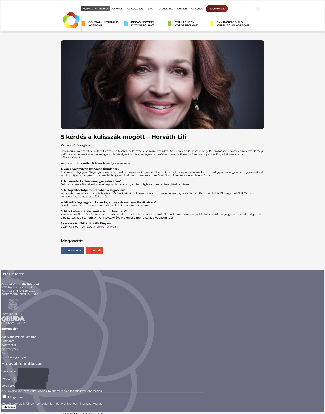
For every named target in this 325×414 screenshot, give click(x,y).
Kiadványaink (10, 349)
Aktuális (117, 8)
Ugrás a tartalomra (95, 8)
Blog (150, 8)
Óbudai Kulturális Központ (103, 24)
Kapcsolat (197, 8)
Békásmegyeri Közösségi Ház (142, 24)
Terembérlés (165, 8)
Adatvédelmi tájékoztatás (18, 336)
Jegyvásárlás (135, 8)
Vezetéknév (9, 371)
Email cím (8, 385)
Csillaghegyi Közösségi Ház (186, 24)
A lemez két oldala (105, 226)
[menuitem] (95, 8)
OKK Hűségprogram (15, 357)
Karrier (182, 8)
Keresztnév (9, 378)
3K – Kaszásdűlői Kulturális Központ (233, 24)
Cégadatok (8, 340)
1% (3, 353)
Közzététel (8, 345)
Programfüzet (217, 8)
